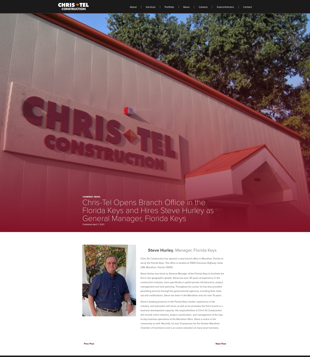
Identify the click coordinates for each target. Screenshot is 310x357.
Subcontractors (225, 7)
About (133, 7)
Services (150, 7)
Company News (91, 196)
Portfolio (169, 7)
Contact (247, 7)
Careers (203, 7)
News (186, 7)
